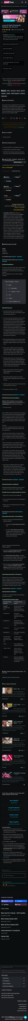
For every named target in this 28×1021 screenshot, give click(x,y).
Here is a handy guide (7, 167)
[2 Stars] (4, 29)
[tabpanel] (14, 188)
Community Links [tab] (16, 171)
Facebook (19, 901)
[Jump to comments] (25, 1017)
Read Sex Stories (22, 1008)
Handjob (3, 93)
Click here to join (16, 85)
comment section (15, 81)
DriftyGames (12, 34)
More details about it (19, 209)
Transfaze (8, 181)
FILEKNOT (13, 256)
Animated (13, 90)
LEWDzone (11, 1017)
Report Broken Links (19, 204)
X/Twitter (6, 904)
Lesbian (8, 93)
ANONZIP (19, 256)
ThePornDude (14, 10)
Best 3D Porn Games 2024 (9, 924)
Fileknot (17, 177)
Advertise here (4, 11)
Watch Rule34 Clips (21, 1010)
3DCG (8, 90)
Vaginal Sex (4, 96)
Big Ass (18, 90)
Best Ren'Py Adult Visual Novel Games (10, 993)
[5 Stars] (9, 29)
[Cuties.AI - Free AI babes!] (14, 18)
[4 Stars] (8, 29)
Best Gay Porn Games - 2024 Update (13, 913)
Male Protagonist (15, 93)
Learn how (21, 127)
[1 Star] (3, 29)
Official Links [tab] (6, 171)
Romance (22, 93)
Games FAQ (5, 936)
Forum (18, 904)
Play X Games (23, 11)
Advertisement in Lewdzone (10, 930)
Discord (5, 901)
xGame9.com (23, 6)
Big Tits (23, 90)
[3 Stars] (6, 29)
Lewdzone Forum (22, 1004)
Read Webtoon (22, 1006)
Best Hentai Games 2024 (9, 919)
